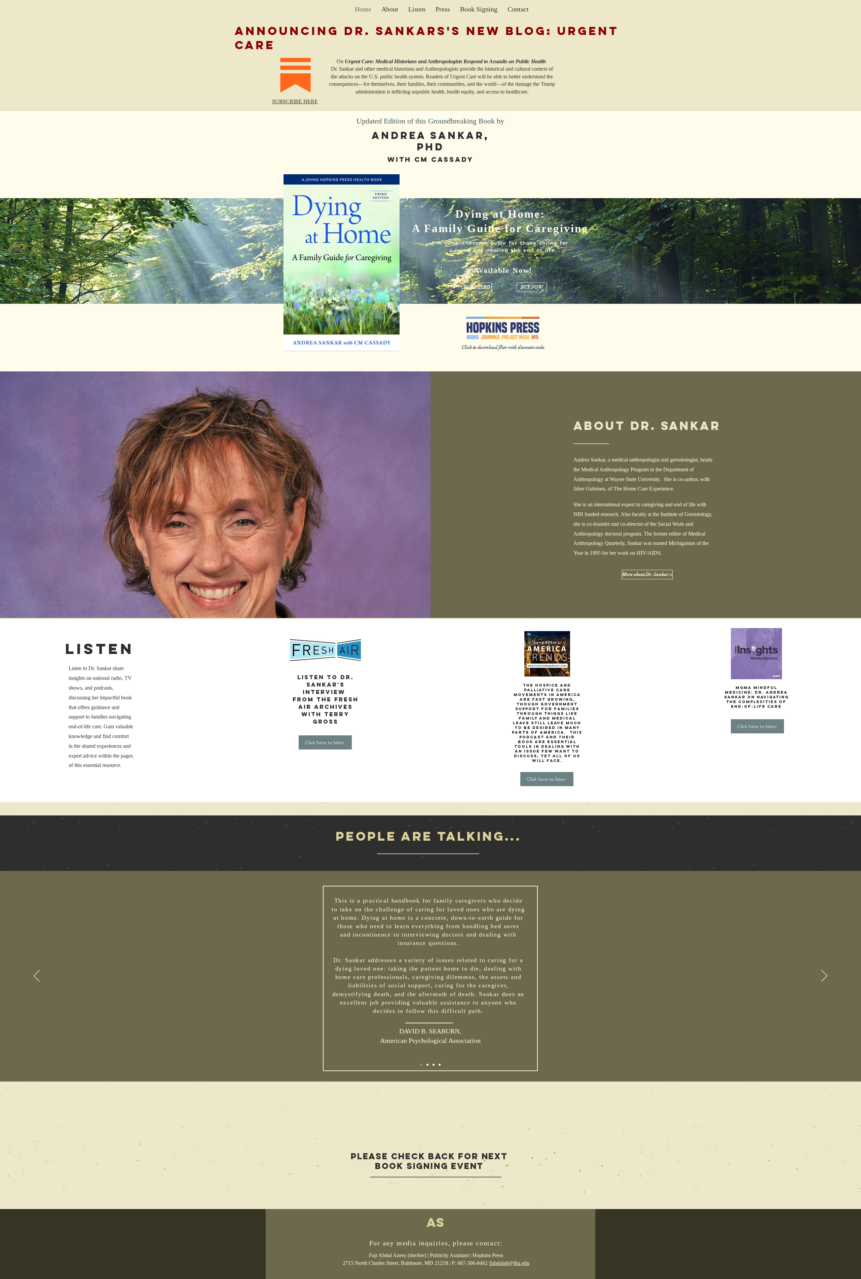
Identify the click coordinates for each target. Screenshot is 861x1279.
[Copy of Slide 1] (434, 1065)
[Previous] (37, 976)
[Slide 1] (427, 1065)
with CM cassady (430, 159)
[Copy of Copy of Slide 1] (440, 1065)
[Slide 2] (421, 1065)
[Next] (824, 976)
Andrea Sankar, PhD (430, 141)
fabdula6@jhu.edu (509, 1263)
